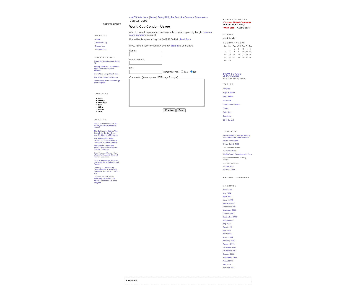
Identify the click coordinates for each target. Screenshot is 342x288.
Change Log (100, 46)
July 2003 (227, 224)
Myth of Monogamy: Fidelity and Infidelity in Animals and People (106, 162)
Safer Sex (227, 112)
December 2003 (229, 207)
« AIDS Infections (138, 17)
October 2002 (228, 254)
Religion (226, 89)
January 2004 (229, 203)
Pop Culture (228, 96)
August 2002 (228, 261)
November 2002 (229, 251)
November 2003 (229, 210)
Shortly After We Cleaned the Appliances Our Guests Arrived (106, 68)
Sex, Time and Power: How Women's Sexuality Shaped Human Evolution (106, 155)
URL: (131, 68)
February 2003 (229, 241)
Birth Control (228, 120)
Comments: (135, 77)
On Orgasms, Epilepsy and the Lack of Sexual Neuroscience (236, 136)
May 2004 (227, 193)
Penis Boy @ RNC (231, 144)
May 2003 (227, 230)
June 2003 (227, 227)
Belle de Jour (229, 170)
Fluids (225, 108)
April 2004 (227, 197)
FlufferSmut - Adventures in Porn (237, 154)
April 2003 (227, 234)
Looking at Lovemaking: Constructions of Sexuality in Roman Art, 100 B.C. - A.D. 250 (106, 170)
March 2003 (228, 237)
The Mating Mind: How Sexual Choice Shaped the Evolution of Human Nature (105, 140)
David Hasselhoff (230, 141)
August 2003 (228, 220)
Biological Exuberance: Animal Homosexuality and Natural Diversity (105, 148)
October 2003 (228, 213)
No (194, 72)
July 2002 (227, 264)
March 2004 (228, 200)
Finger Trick (228, 166)
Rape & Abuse (229, 93)
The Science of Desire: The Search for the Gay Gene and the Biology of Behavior (106, 133)
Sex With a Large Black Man (106, 74)
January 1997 (229, 268)
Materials (227, 100)
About (97, 39)
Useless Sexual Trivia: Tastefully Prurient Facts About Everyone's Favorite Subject (105, 180)
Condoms (227, 116)
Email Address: (137, 59)
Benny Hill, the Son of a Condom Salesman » (183, 17)
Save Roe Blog (229, 151)
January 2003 (229, 244)
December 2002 (229, 247)
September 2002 (230, 257)
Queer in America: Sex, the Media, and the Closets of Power (106, 126)
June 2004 (227, 190)
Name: (132, 50)
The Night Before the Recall (106, 77)
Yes (186, 72)
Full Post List (100, 49)
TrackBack (185, 39)
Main (153, 17)
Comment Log (101, 43)
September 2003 (230, 217)
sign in (175, 45)
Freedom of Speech (231, 104)
